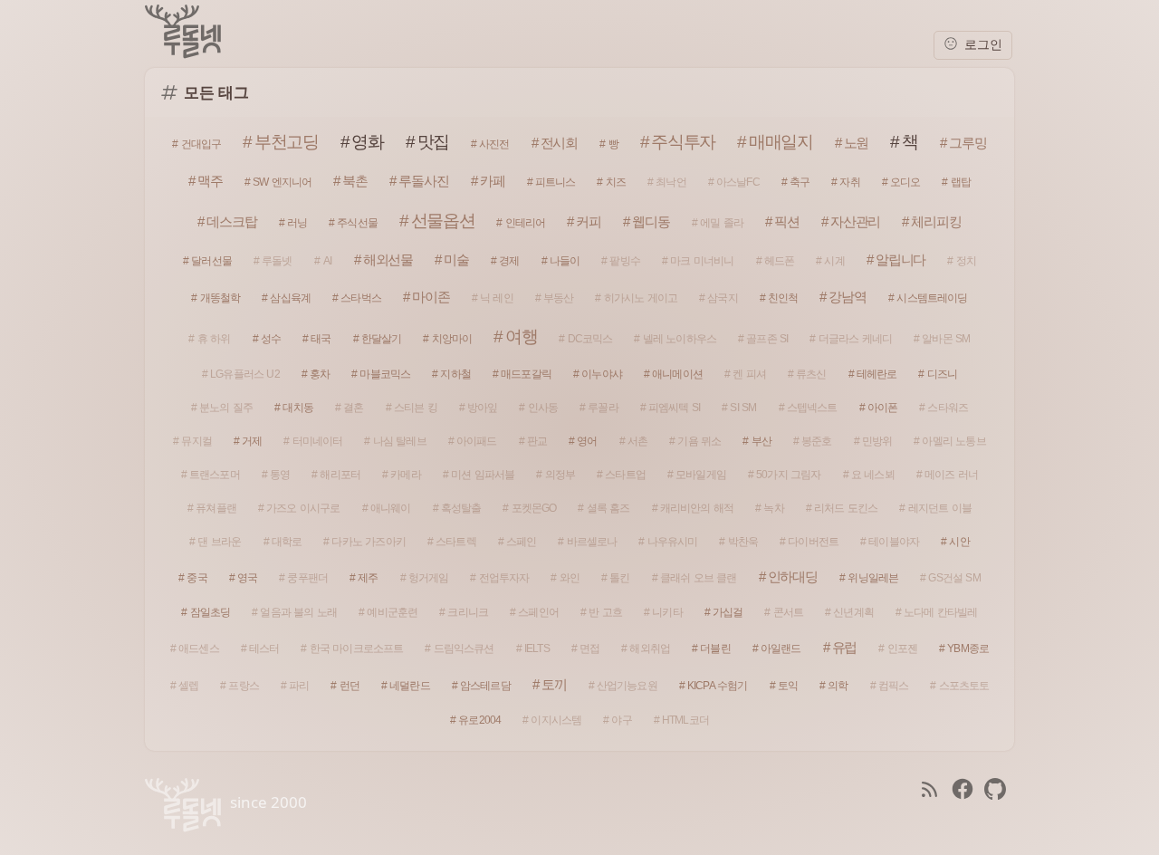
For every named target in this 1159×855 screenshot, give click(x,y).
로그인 (981, 45)
